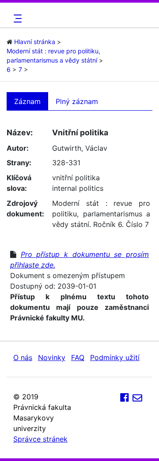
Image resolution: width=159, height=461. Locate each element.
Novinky (51, 357)
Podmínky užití (115, 357)
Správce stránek (40, 439)
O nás (22, 357)
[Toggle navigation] (16, 18)
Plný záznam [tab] (77, 101)
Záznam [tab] (27, 101)
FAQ (77, 357)
